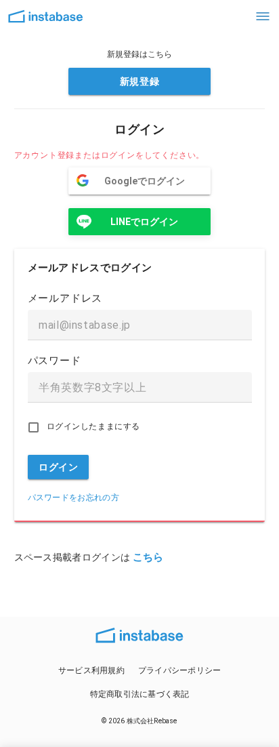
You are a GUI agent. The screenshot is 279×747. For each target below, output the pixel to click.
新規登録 (139, 81)
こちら (148, 557)
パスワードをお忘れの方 (73, 497)
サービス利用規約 (91, 670)
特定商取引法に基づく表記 (140, 694)
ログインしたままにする (93, 426)
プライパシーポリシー (179, 670)
